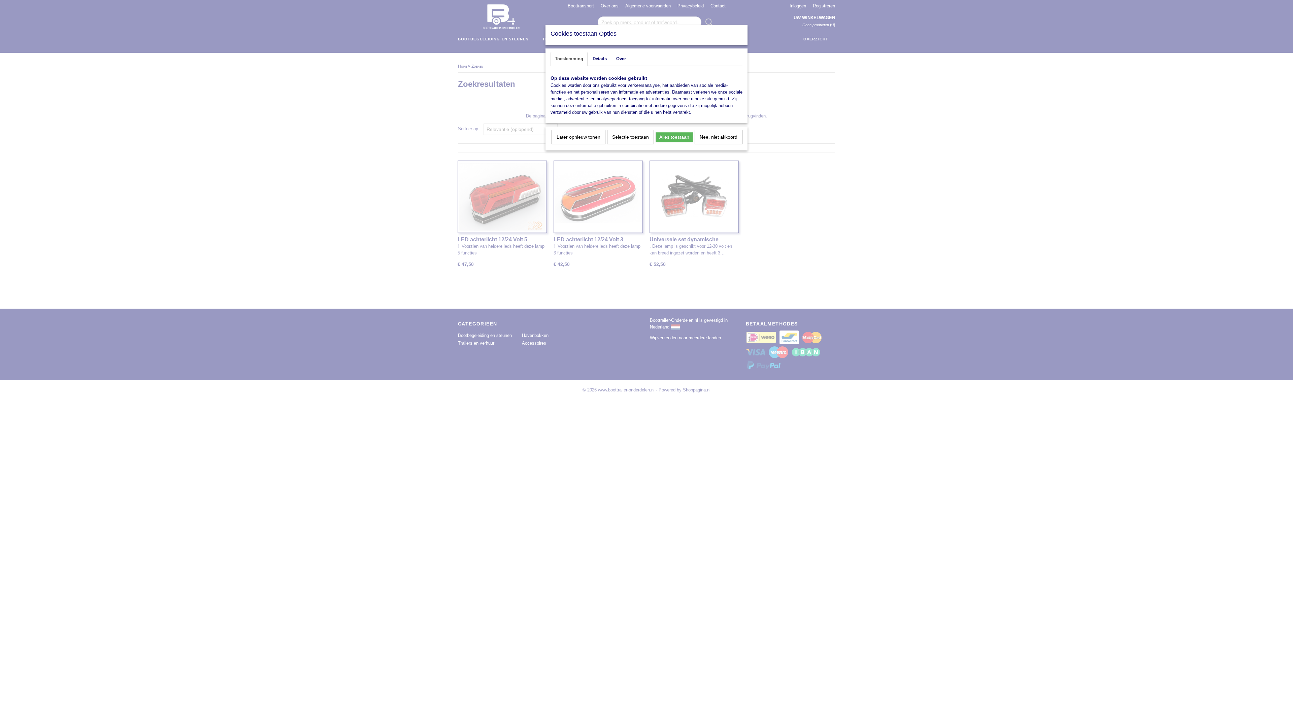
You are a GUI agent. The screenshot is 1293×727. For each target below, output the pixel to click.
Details (600, 58)
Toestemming (569, 58)
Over (621, 58)
